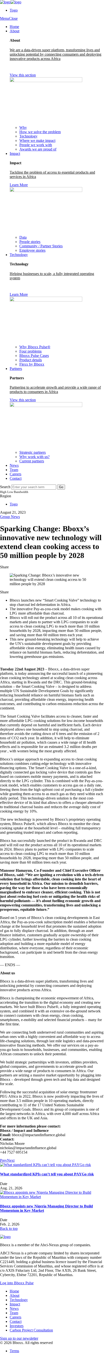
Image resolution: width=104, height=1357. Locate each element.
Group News (10, 517)
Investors (16, 1326)
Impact (15, 153)
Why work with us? (34, 457)
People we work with (35, 145)
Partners (16, 369)
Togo (14, 10)
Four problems (30, 351)
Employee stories (32, 250)
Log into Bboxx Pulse (17, 1283)
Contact (16, 478)
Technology (28, 136)
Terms (14, 1351)
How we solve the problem (40, 132)
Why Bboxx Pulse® (34, 347)
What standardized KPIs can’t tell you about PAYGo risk (47, 1174)
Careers (15, 474)
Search (5, 487)
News (14, 465)
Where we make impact (37, 140)
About (14, 31)
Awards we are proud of (37, 149)
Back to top (9, 1228)
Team (14, 470)
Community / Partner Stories (41, 246)
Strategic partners (32, 452)
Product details (30, 360)
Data (23, 237)
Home (14, 27)
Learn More (19, 185)
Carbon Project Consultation (31, 1330)
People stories (29, 242)
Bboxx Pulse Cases (34, 356)
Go (61, 487)
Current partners (31, 461)
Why (23, 127)
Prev (3, 1160)
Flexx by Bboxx (31, 364)
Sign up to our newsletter (19, 1338)
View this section (23, 75)
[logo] (10, 2)
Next (11, 1160)
